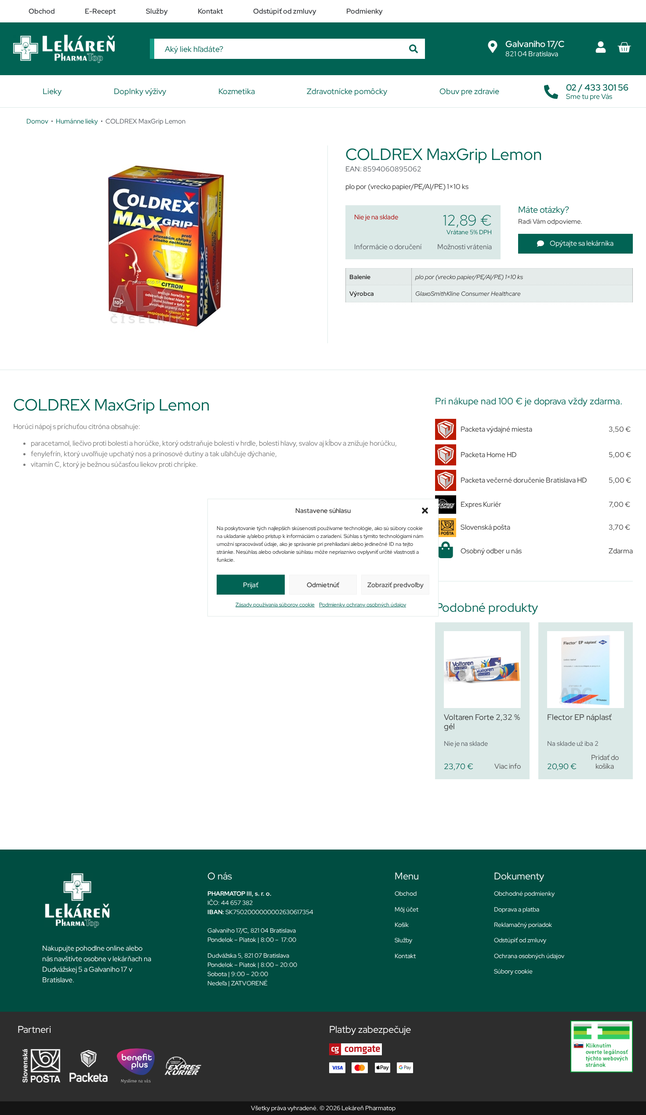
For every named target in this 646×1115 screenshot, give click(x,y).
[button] (425, 510)
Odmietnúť (323, 584)
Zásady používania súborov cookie (275, 604)
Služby (403, 940)
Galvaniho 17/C (534, 44)
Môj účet (406, 909)
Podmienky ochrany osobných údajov (362, 604)
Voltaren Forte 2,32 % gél (482, 722)
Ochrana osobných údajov (529, 956)
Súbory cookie (513, 971)
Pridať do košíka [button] (605, 761)
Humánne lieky (77, 121)
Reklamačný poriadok (523, 925)
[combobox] (278, 49)
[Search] (413, 49)
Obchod (406, 893)
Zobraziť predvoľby (395, 584)
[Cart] (624, 47)
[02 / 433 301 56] (551, 89)
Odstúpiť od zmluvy (520, 940)
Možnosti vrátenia (464, 246)
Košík (402, 925)
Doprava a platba (516, 909)
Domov (37, 121)
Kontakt (405, 956)
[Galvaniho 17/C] (492, 46)
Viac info (507, 766)
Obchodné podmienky (524, 893)
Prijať (250, 584)
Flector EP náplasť (579, 717)
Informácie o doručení (387, 246)
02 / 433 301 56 (597, 87)
